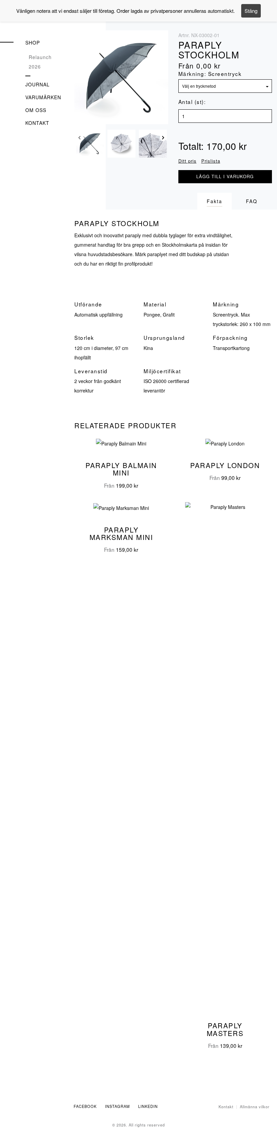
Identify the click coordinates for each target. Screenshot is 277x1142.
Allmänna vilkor (255, 1106)
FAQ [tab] (251, 201)
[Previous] (79, 139)
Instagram (117, 1106)
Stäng (251, 10)
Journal (37, 84)
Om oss (35, 110)
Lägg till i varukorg (225, 176)
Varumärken (43, 97)
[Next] (163, 139)
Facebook (85, 1106)
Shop (32, 42)
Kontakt (37, 122)
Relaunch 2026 (40, 62)
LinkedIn (148, 1106)
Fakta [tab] (214, 201)
